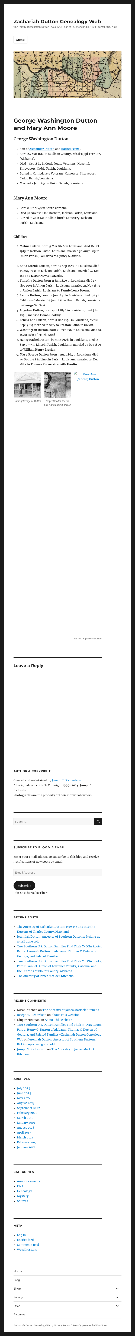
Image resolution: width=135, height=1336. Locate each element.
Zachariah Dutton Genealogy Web (57, 21)
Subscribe (24, 885)
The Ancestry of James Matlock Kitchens (45, 976)
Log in (21, 1235)
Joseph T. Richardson (66, 780)
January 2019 (26, 1122)
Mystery (22, 1196)
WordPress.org (27, 1249)
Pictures (19, 1314)
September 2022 (28, 1108)
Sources (22, 1201)
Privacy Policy (62, 1325)
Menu (20, 40)
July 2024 (23, 1088)
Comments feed (28, 1244)
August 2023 (25, 1103)
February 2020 (27, 1113)
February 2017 (27, 1142)
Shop (17, 1288)
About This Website (65, 1015)
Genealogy (24, 1191)
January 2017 (26, 1147)
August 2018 (25, 1127)
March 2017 (25, 1137)
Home (18, 1271)
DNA (20, 1186)
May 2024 (24, 1098)
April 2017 (24, 1132)
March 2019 (25, 1117)
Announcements (28, 1181)
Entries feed (25, 1240)
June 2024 (24, 1093)
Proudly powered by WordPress (90, 1325)
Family (18, 1297)
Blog (17, 1280)
